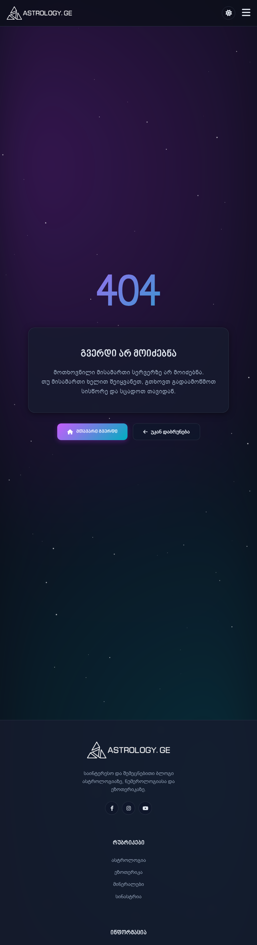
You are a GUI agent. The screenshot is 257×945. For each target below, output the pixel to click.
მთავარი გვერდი (96, 431)
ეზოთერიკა (128, 872)
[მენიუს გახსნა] (246, 13)
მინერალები (128, 884)
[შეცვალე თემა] (228, 13)
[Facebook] (111, 808)
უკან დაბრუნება (170, 431)
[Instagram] (128, 808)
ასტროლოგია (128, 860)
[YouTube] (145, 808)
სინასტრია (128, 896)
